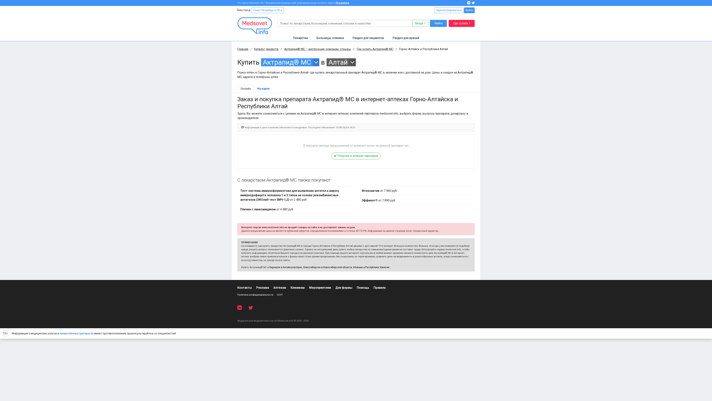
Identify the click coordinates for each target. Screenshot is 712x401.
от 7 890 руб (378, 200)
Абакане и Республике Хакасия (371, 267)
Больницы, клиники (330, 38)
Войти (469, 10)
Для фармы (343, 287)
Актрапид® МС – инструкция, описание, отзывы (317, 49)
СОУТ (280, 294)
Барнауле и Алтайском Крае (285, 267)
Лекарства (300, 38)
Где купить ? (461, 23)
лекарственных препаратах (76, 333)
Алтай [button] (338, 62)
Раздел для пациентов (368, 38)
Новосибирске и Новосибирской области (327, 267)
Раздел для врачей (406, 38)
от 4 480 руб (266, 209)
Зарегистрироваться (449, 10)
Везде (419, 23)
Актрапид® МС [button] (287, 62)
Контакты (244, 287)
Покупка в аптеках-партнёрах (357, 156)
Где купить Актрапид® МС (375, 49)
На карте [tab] (263, 88)
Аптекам (279, 287)
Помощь (363, 287)
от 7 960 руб (379, 191)
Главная (242, 49)
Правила (380, 287)
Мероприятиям (320, 287)
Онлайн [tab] (245, 88)
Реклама (262, 287)
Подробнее (342, 3)
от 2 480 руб (289, 195)
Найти (438, 23)
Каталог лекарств (266, 49)
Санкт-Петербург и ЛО (267, 10)
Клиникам (298, 287)
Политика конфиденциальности (255, 294)
